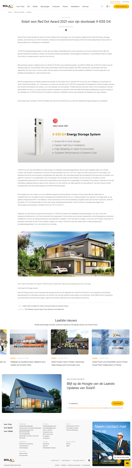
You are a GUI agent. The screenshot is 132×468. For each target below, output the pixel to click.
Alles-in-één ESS (47, 430)
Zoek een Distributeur (72, 430)
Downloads (46, 443)
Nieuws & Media (115, 2)
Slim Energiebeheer (24, 434)
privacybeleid (80, 408)
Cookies (57, 465)
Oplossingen (44, 6)
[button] (6, 342)
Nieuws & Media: (70, 441)
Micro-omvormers (48, 434)
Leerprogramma (23, 445)
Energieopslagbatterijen (49, 428)
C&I (28, 6)
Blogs (67, 445)
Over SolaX (125, 2)
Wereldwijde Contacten (49, 448)
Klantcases (22, 438)
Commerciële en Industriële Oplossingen (30, 428)
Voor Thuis (20, 6)
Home (10, 12)
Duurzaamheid (23, 455)
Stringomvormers (48, 432)
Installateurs (75, 6)
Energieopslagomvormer (49, 426)
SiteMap (63, 465)
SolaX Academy (23, 448)
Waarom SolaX (23, 453)
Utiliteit (35, 6)
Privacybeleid (86, 465)
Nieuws (29, 12)
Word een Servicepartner (26, 443)
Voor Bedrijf (8, 428)
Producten (56, 6)
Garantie (45, 445)
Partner (65, 6)
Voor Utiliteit (8, 431)
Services (85, 6)
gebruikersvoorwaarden (96, 408)
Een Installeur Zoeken (72, 428)
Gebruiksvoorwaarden (74, 465)
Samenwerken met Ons (72, 426)
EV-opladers (46, 436)
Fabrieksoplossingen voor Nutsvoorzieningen (26, 431)
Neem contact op (121, 6)
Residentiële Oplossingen (26, 426)
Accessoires (46, 438)
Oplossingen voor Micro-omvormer (29, 436)
